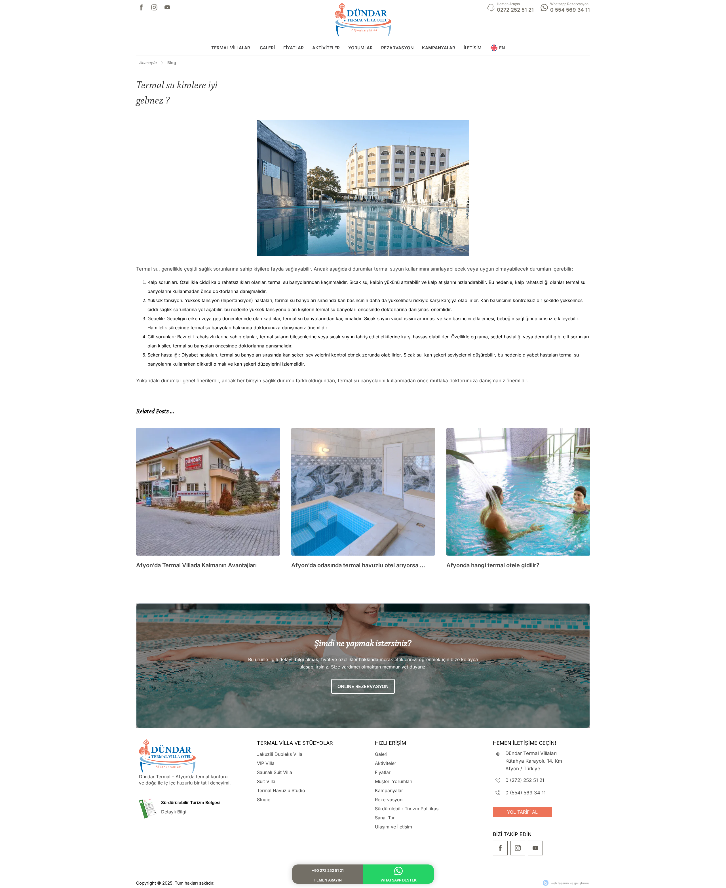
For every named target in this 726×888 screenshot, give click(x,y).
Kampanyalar (389, 790)
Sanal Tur (385, 817)
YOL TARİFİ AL (522, 812)
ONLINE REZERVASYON (363, 686)
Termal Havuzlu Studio (281, 790)
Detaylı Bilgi (173, 812)
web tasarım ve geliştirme (570, 883)
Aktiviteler (385, 763)
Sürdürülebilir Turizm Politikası (407, 808)
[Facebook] (141, 7)
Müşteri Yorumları (393, 781)
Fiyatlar (383, 772)
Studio (264, 799)
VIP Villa (266, 763)
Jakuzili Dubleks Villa (279, 754)
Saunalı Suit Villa (274, 772)
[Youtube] (167, 7)
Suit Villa (266, 781)
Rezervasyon (388, 799)
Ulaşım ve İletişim (393, 827)
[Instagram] (154, 7)
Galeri (381, 754)
